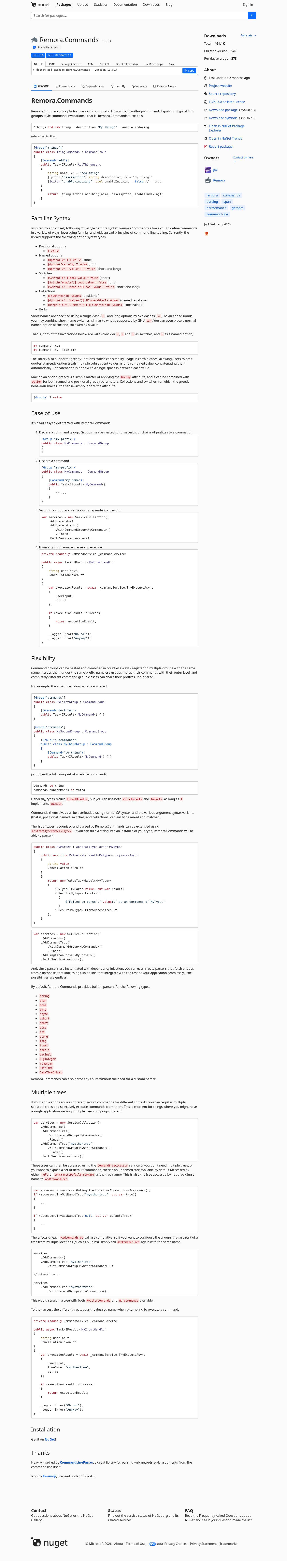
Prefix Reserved (48, 47)
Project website (220, 85)
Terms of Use (136, 1544)
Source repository (222, 94)
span (227, 201)
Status (114, 1510)
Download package (223, 110)
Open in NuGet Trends (225, 138)
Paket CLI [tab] (104, 64)
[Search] (252, 15)
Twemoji (49, 1476)
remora (212, 195)
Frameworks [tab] (66, 86)
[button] (189, 70)
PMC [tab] (52, 64)
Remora (219, 180)
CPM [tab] (90, 64)
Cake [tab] (172, 64)
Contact (39, 1510)
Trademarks (228, 1544)
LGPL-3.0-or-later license (227, 102)
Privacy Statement (203, 1544)
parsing (212, 201)
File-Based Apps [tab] (154, 64)
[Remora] (208, 180)
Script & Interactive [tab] (127, 64)
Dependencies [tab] (94, 86)
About (118, 1544)
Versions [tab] (141, 86)
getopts (237, 208)
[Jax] (208, 169)
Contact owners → (243, 159)
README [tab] (43, 86)
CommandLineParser (76, 1462)
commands (231, 195)
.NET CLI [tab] (38, 64)
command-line (217, 214)
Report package (221, 146)
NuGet (50, 1439)
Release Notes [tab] (166, 86)
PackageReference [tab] (71, 64)
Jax (215, 170)
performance (216, 208)
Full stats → (248, 35)
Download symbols (223, 118)
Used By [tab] (119, 86)
